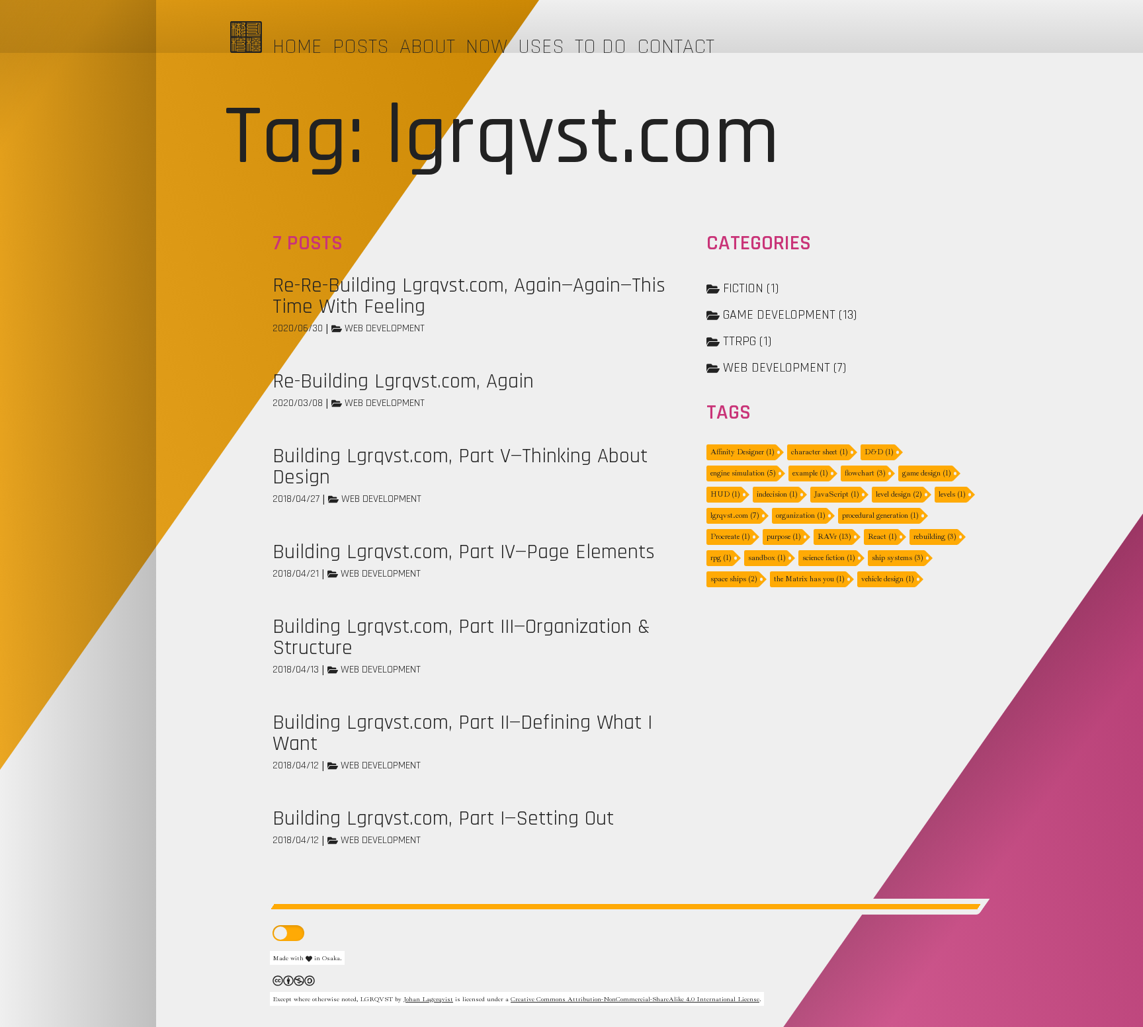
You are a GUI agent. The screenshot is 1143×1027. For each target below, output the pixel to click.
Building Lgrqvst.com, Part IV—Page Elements (464, 551)
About (427, 46)
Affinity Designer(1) (742, 452)
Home (297, 46)
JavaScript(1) (836, 494)
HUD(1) (725, 494)
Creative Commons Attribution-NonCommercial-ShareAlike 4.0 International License (635, 999)
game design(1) (926, 473)
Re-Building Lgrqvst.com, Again (403, 381)
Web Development (385, 328)
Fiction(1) (751, 288)
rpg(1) (721, 558)
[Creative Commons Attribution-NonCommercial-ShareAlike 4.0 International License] (294, 979)
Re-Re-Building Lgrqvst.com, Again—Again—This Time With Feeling (469, 296)
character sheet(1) (819, 452)
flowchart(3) (865, 473)
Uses (541, 46)
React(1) (882, 537)
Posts (361, 46)
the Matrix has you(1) (809, 579)
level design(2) (899, 494)
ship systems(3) (897, 558)
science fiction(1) (828, 558)
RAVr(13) (834, 537)
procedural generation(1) (880, 515)
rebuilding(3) (934, 537)
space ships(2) (733, 579)
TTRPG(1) (747, 341)
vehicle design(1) (887, 579)
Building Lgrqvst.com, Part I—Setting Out (443, 818)
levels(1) (952, 494)
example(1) (810, 473)
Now (486, 46)
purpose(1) (784, 537)
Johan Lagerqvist (428, 999)
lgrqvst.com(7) (734, 515)
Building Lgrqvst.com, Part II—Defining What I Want (462, 733)
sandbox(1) (767, 558)
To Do (600, 46)
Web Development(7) (784, 367)
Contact (675, 46)
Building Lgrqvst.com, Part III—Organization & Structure (461, 637)
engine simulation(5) (743, 473)
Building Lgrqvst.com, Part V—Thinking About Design (460, 466)
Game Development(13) (790, 314)
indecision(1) (777, 494)
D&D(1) (879, 452)
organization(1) (801, 515)
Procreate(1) (730, 537)
